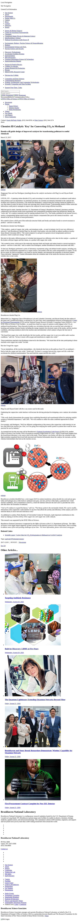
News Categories (10, 117)
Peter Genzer (39, 120)
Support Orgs (9, 87)
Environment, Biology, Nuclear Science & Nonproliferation (24, 43)
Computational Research (13, 80)
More (47, 916)
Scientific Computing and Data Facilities (18, 84)
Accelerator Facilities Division (14, 54)
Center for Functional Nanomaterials (16, 32)
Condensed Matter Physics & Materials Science (20, 36)
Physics (7, 70)
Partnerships (9, 886)
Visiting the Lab (10, 872)
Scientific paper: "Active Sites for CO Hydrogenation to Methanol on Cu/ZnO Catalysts (33, 535)
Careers (7, 20)
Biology (7, 45)
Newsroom (8, 102)
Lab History (9, 115)
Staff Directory (9, 876)
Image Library (13, 106)
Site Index (8, 874)
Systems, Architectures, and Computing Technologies (22, 82)
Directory (8, 25)
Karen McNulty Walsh (14, 120)
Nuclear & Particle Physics (13, 64)
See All (3, 546)
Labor (16, 904)
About (7, 14)
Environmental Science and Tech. (15, 47)
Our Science (9, 13)
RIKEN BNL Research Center (15, 72)
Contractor (22, 904)
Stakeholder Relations (12, 897)
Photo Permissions (15, 109)
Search (7, 27)
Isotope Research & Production (15, 68)
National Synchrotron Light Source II (17, 40)
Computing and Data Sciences (14, 79)
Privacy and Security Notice (14, 901)
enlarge (3, 190)
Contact (7, 24)
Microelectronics (10, 57)
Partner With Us (10, 18)
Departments (9, 16)
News (7, 22)
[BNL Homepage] (13, 95)
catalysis (7, 539)
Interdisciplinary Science (13, 38)
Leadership (8, 870)
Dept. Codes (18, 87)
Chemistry (8, 34)
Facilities (8, 881)
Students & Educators (12, 899)
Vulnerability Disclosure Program (15, 902)
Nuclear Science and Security (14, 49)
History (7, 868)
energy (22, 539)
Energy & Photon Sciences (13, 31)
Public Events (9, 893)
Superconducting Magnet (13, 61)
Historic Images (14, 108)
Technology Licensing (12, 895)
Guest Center (9, 883)
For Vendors (9, 888)
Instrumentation (10, 56)
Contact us (4, 849)
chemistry (16, 539)
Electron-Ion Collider (11, 75)
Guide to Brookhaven (12, 884)
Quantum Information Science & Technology (19, 59)
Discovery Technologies (12, 52)
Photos (7, 104)
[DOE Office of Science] (18, 99)
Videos (7, 111)
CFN (11, 539)
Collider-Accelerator (11, 66)
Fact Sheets (8, 113)
